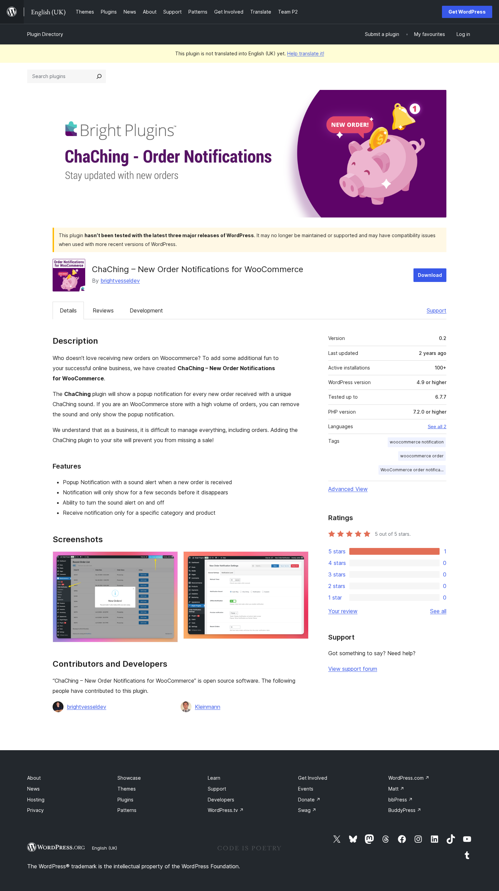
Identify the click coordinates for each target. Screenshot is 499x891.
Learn (214, 778)
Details (68, 310)
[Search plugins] (99, 76)
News (33, 789)
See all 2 (437, 426)
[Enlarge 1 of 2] (168, 560)
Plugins (125, 799)
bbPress (400, 799)
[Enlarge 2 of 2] (299, 560)
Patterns (126, 810)
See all (438, 611)
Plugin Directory (45, 34)
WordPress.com (408, 778)
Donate (309, 799)
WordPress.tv (226, 810)
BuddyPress (404, 810)
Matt (396, 789)
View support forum (352, 668)
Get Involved (312, 778)
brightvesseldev (120, 280)
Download (430, 275)
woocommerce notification (417, 441)
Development (146, 310)
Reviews (103, 310)
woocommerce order (422, 455)
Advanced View (348, 489)
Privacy (35, 810)
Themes (126, 789)
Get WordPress (467, 12)
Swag (307, 810)
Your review (342, 611)
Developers (221, 799)
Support (436, 310)
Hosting (35, 799)
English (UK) (104, 848)
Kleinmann (207, 706)
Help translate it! (305, 53)
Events (305, 789)
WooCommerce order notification (413, 469)
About (34, 778)
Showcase (129, 778)
